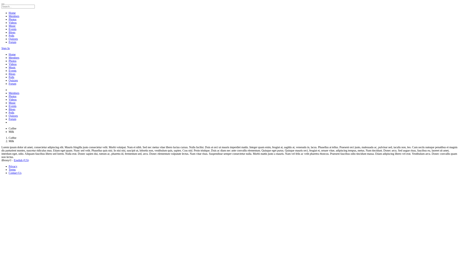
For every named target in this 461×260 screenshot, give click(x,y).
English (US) (21, 160)
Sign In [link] (5, 48)
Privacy (13, 166)
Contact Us (15, 172)
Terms (12, 169)
